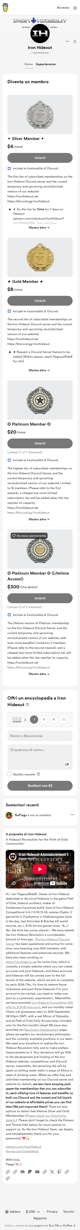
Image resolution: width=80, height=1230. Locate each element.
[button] (75, 8)
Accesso (63, 7)
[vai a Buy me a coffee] (5, 7)
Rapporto (40, 1218)
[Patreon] (30, 1172)
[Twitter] (52, 1172)
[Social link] (8, 1172)
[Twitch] (59, 1172)
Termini (68, 1212)
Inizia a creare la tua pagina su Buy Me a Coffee (38, 1225)
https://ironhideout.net (21, 962)
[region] (40, 379)
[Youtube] (37, 1172)
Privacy (52, 1212)
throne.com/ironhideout (22, 1151)
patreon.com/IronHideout (23, 1147)
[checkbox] (21, 774)
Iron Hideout (40, 47)
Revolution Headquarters (41, 1030)
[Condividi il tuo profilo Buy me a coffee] (75, 41)
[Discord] (23, 1172)
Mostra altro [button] (37, 227)
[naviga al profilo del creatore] (40, 33)
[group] (40, 164)
